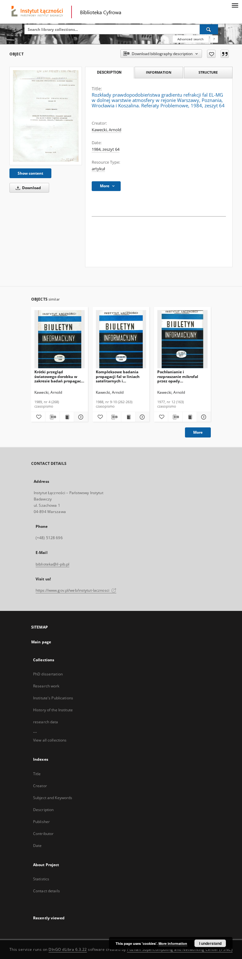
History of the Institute (53, 710)
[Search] (209, 29)
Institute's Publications (53, 698)
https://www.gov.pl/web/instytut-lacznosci (73, 590)
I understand (210, 943)
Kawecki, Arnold (106, 130)
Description (43, 809)
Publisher (41, 821)
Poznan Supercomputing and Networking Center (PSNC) (180, 949)
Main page (41, 642)
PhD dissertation (48, 674)
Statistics (41, 879)
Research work (46, 686)
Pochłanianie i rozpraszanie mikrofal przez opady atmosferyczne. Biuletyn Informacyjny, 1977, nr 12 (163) (181, 376)
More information (172, 943)
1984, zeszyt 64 (105, 149)
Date (37, 845)
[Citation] (225, 54)
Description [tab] (109, 72)
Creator (40, 785)
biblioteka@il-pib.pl (52, 564)
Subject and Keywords (52, 797)
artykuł (98, 169)
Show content (30, 173)
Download (31, 187)
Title (37, 773)
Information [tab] (158, 72)
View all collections (49, 740)
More (198, 432)
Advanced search (190, 39)
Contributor (43, 833)
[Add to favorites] (211, 54)
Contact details (46, 891)
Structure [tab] (208, 72)
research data (45, 722)
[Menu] (234, 5)
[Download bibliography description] (52, 417)
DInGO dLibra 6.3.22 (68, 949)
